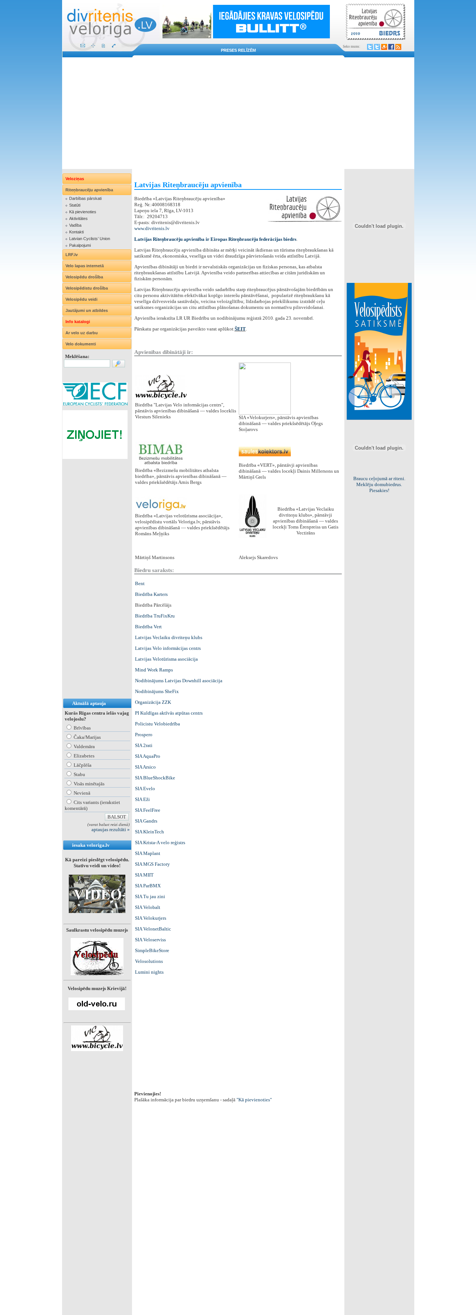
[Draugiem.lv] (384, 47)
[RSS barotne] (398, 47)
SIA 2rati (143, 745)
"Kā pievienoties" (254, 1099)
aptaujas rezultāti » (110, 829)
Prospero (143, 734)
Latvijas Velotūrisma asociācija (166, 659)
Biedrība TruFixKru (155, 616)
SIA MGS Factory (152, 864)
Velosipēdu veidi (81, 299)
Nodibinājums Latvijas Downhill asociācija (178, 680)
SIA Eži (142, 799)
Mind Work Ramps (154, 670)
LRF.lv (71, 254)
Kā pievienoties (82, 212)
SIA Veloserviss (150, 939)
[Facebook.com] (391, 47)
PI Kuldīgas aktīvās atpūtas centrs (169, 713)
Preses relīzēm (238, 50)
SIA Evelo (145, 788)
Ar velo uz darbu (81, 333)
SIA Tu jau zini (150, 896)
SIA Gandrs (146, 821)
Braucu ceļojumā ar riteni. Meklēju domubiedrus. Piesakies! (379, 484)
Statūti (74, 205)
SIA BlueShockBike (155, 778)
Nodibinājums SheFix (157, 691)
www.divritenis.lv (152, 228)
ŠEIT (240, 329)
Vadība (75, 225)
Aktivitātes (78, 218)
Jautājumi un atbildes (86, 310)
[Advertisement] (238, 113)
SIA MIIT (144, 875)
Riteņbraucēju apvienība (89, 190)
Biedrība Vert (148, 626)
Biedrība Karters (151, 594)
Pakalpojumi (80, 245)
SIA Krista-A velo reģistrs (160, 842)
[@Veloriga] (370, 47)
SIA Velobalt (147, 907)
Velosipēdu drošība (84, 277)
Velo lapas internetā (84, 266)
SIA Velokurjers (150, 918)
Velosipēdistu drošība (86, 288)
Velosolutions (149, 961)
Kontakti (76, 232)
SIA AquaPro (147, 756)
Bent (140, 583)
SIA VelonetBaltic (153, 929)
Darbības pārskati (85, 198)
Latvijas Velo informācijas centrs (168, 648)
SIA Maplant (147, 853)
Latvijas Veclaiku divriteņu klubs (168, 637)
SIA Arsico (145, 767)
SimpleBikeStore (152, 950)
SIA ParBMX (148, 885)
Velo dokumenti (80, 344)
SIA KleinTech (149, 831)
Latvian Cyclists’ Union (89, 238)
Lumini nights (149, 972)
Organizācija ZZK (153, 702)
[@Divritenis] (377, 47)
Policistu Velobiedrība (157, 724)
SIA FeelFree (147, 810)
